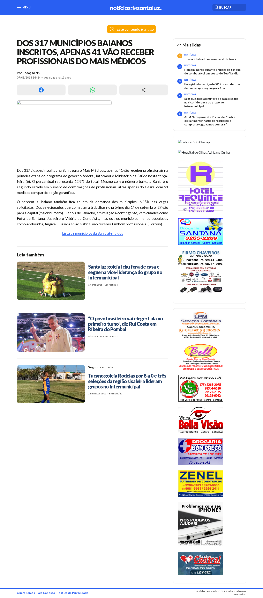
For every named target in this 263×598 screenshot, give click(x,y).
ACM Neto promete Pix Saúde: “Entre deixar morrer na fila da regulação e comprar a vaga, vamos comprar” (209, 120)
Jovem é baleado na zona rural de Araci (210, 59)
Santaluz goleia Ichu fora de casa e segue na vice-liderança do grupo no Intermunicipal (211, 102)
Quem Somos (26, 593)
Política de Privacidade (72, 593)
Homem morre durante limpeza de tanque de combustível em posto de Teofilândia (212, 71)
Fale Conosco (46, 593)
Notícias (190, 54)
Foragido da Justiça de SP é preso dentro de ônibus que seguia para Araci (212, 85)
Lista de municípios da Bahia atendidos (92, 233)
